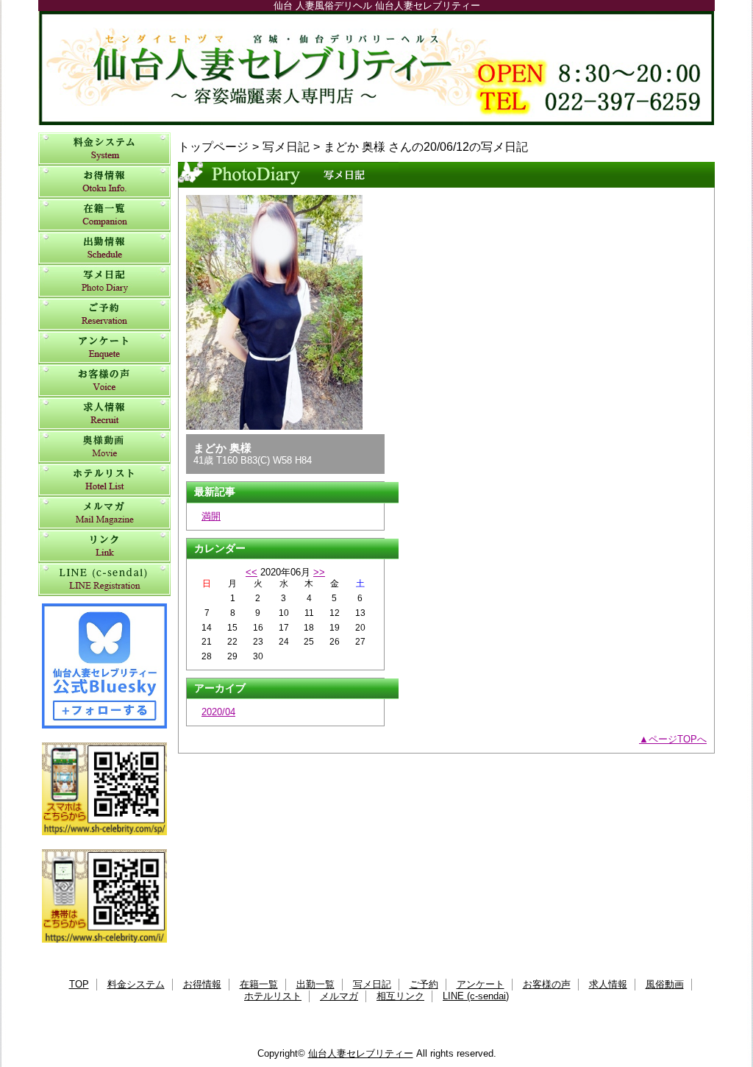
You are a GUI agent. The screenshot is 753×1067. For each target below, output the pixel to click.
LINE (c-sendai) (104, 579)
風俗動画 (104, 447)
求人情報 (104, 413)
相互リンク (104, 546)
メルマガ (104, 513)
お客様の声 (104, 380)
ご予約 (104, 314)
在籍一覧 (104, 215)
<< (251, 572)
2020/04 (218, 711)
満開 (211, 516)
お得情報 (104, 182)
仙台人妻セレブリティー (376, 68)
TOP (79, 984)
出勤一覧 (104, 248)
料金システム (104, 149)
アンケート (104, 347)
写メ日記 (104, 281)
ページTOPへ (678, 739)
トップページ (213, 146)
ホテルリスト (104, 480)
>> (319, 572)
